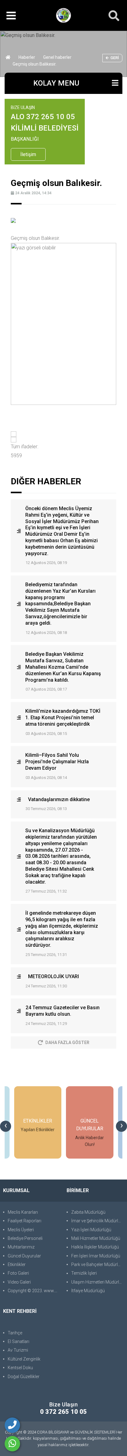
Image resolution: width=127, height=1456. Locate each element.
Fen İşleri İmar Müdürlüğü (95, 1255)
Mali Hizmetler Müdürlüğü (95, 1238)
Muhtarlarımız (21, 1246)
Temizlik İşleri (84, 1273)
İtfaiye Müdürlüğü (88, 1290)
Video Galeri (19, 1282)
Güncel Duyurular (24, 1255)
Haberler (26, 57)
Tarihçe (15, 1332)
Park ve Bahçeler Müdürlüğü (97, 1264)
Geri (114, 57)
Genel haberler (57, 57)
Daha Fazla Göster (67, 1042)
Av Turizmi (18, 1350)
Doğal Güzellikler (23, 1376)
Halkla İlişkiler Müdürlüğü (95, 1246)
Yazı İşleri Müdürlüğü (91, 1229)
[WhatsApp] (12, 1443)
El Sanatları (18, 1341)
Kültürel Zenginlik (24, 1359)
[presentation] (5, 1126)
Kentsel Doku (20, 1367)
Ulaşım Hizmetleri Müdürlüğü (97, 1282)
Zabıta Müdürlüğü (88, 1212)
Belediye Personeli (25, 1238)
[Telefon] (12, 1425)
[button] (63, 434)
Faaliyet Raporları (24, 1220)
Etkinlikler (17, 1264)
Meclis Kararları (23, 1212)
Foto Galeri (18, 1273)
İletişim (28, 154)
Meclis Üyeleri (21, 1229)
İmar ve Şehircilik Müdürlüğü (97, 1220)
